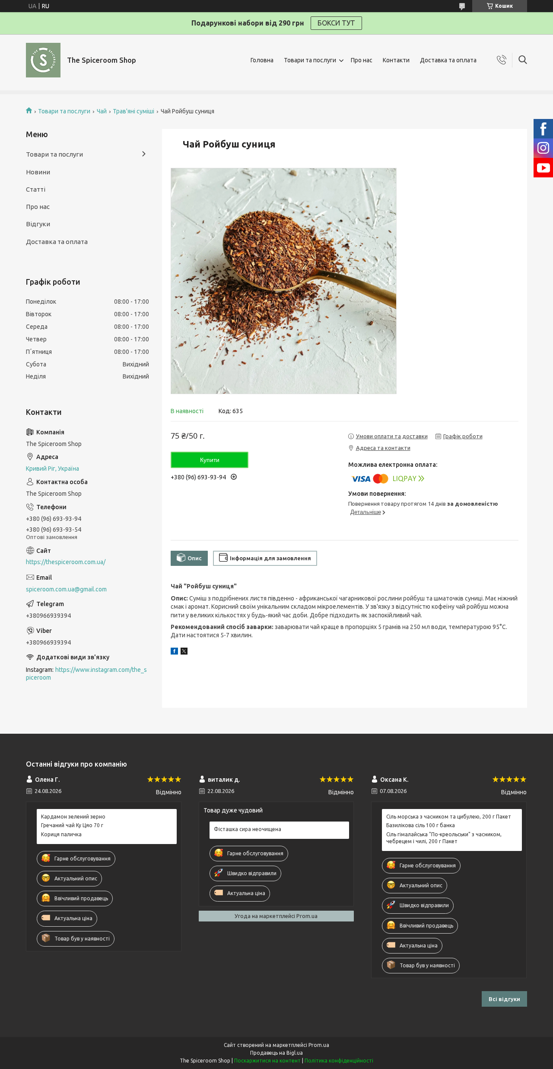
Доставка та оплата (448, 60)
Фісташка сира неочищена (247, 829)
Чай (102, 111)
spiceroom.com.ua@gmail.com (66, 589)
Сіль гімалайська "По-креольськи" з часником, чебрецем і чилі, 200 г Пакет (444, 837)
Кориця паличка (61, 834)
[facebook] (174, 652)
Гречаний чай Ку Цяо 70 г (72, 825)
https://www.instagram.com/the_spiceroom (86, 673)
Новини (38, 172)
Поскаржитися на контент (267, 1060)
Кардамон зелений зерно (73, 816)
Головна (262, 60)
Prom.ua (318, 1045)
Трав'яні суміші (133, 111)
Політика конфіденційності (339, 1060)
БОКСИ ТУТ (336, 23)
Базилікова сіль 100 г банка (420, 825)
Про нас (361, 60)
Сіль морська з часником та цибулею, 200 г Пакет (448, 816)
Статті (35, 189)
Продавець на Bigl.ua (276, 1053)
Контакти (396, 60)
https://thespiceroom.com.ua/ (65, 562)
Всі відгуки (504, 999)
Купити (209, 459)
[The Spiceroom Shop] (43, 60)
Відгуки (38, 224)
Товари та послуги (310, 60)
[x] (184, 652)
